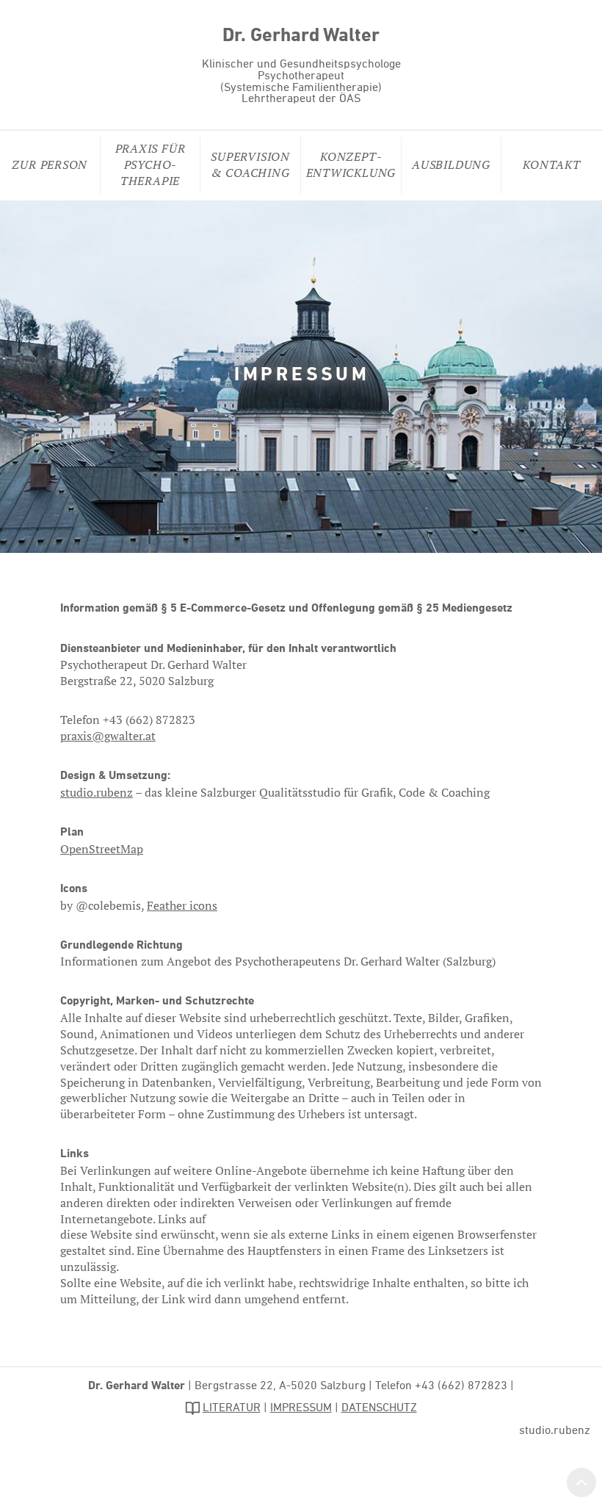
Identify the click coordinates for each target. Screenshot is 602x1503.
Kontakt (551, 164)
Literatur (231, 1408)
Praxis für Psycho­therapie (150, 164)
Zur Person (49, 164)
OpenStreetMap (101, 848)
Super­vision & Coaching (250, 164)
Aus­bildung (451, 164)
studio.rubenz (96, 792)
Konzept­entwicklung (351, 164)
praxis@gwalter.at (108, 735)
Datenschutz (379, 1408)
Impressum (301, 1408)
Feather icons (182, 905)
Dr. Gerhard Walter (301, 36)
